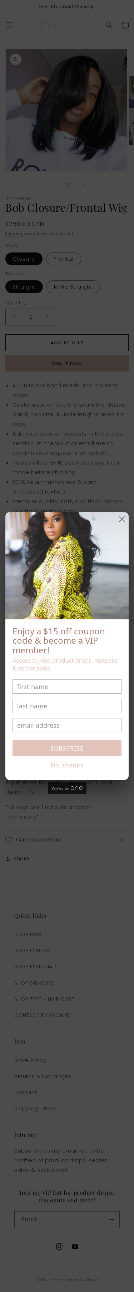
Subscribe (67, 748)
